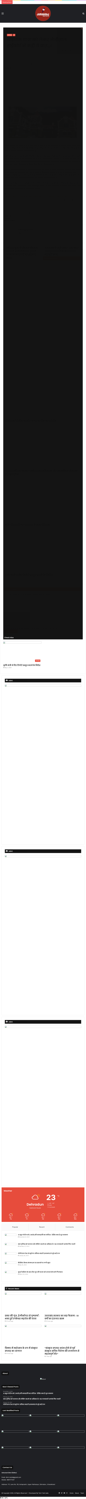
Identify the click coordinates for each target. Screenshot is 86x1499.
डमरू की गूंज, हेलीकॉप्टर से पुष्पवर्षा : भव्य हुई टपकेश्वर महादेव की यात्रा (22, 1317)
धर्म (14, 35)
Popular (15, 1227)
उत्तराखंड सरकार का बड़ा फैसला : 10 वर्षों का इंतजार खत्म (62, 1317)
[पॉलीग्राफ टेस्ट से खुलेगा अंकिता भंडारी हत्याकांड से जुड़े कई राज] (10, 1256)
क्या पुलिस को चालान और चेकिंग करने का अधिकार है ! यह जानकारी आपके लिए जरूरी (46, 1244)
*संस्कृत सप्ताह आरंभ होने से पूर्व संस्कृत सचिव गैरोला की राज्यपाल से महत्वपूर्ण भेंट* (62, 1351)
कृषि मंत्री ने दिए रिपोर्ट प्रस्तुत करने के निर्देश (21, 665)
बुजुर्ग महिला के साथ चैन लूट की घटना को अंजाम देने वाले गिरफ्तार (40, 1272)
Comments (70, 1227)
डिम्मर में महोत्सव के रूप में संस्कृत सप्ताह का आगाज (21, 1349)
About (77, 1493)
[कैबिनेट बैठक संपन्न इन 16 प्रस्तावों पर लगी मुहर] (10, 1265)
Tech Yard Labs (43, 1493)
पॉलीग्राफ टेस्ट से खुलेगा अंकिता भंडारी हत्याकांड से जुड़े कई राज (39, 1253)
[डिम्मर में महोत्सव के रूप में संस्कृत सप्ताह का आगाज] (23, 1335)
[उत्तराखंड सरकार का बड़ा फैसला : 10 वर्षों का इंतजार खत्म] (63, 1303)
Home (72, 1493)
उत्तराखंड (10, 35)
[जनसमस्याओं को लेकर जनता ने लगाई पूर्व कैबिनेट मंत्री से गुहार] (15, 1454)
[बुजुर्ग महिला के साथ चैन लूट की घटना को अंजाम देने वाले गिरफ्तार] (10, 1275)
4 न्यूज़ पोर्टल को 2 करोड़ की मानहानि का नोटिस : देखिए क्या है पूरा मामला (43, 1235)
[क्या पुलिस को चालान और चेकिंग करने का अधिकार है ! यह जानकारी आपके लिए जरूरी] (10, 1247)
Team (82, 1493)
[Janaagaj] (43, 13)
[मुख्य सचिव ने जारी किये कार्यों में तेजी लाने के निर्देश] (70, 1438)
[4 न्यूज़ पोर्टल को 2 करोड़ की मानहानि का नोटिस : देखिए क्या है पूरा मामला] (10, 1238)
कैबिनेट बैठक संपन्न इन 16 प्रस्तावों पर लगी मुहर (34, 1263)
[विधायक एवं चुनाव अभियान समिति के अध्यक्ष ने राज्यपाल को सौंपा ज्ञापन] (70, 1454)
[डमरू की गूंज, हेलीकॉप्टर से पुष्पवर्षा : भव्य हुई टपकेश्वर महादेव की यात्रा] (23, 1303)
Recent (41, 1227)
